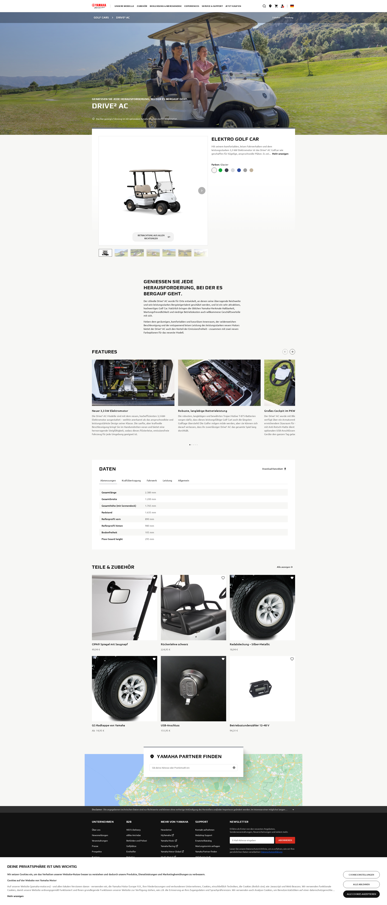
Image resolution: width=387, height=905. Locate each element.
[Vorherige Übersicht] (285, 351)
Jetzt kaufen (233, 6)
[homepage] (99, 6)
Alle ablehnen (361, 884)
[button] (105, 253)
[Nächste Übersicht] (292, 351)
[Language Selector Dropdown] (292, 6)
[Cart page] (276, 6)
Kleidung (289, 17)
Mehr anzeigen (15, 896)
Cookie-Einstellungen (361, 874)
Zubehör (276, 17)
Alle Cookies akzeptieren (361, 894)
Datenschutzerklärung (271, 851)
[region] (193, 881)
